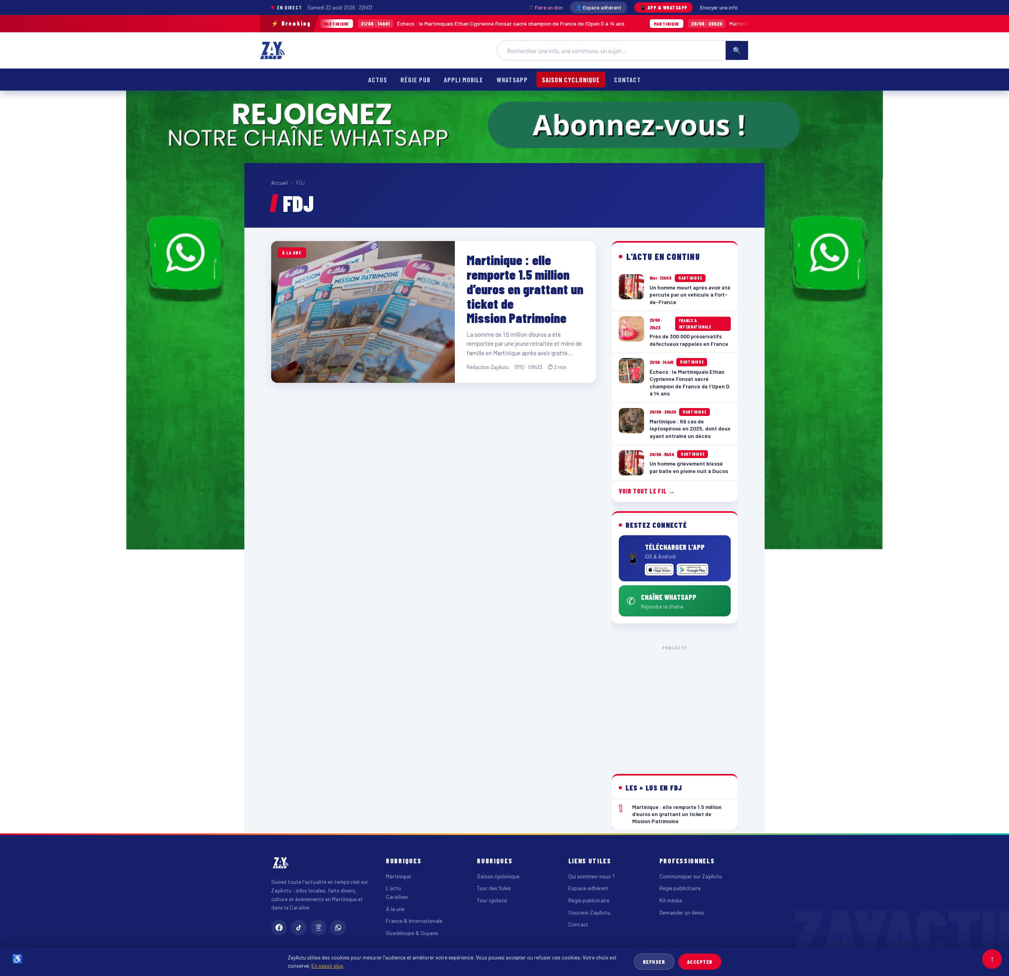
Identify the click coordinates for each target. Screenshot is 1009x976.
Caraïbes (397, 896)
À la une (395, 908)
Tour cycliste (492, 900)
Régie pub (415, 79)
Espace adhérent (588, 888)
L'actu (393, 888)
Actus (377, 79)
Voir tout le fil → (647, 491)
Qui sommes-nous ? (591, 876)
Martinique (398, 876)
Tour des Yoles (494, 888)
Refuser (654, 961)
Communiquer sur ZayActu (690, 876)
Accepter (700, 961)
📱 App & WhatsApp (663, 7)
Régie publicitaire (588, 900)
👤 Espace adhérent (598, 7)
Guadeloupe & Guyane (412, 933)
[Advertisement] (675, 703)
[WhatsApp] (338, 927)
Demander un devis (681, 912)
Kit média (670, 900)
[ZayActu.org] (272, 50)
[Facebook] (279, 927)
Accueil (279, 183)
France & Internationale (414, 920)
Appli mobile (463, 79)
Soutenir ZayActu (589, 912)
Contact (627, 79)
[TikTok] (299, 927)
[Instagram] (318, 927)
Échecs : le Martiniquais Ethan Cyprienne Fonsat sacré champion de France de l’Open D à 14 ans (409, 23)
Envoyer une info (719, 7)
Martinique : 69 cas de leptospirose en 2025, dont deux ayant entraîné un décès (724, 23)
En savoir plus (327, 965)
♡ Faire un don (546, 7)
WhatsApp (512, 79)
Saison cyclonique (571, 79)
